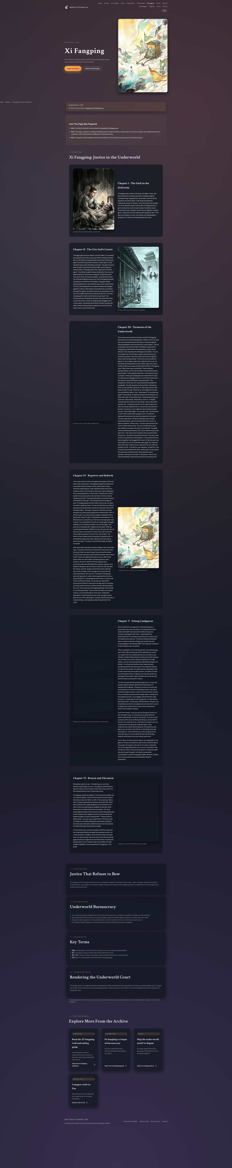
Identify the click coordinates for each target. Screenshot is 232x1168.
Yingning (151, 6)
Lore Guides (115, 3)
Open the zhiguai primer (145, 1066)
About (100, 3)
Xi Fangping (150, 3)
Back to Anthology (93, 68)
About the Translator (130, 1121)
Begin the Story (73, 68)
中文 (164, 10)
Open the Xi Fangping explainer (79, 1064)
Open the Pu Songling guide (114, 1066)
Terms (159, 6)
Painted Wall (141, 3)
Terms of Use (144, 1121)
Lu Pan (158, 3)
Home (2, 102)
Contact (164, 1121)
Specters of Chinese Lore (94, 108)
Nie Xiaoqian (143, 6)
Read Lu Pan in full (78, 1103)
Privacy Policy (155, 1121)
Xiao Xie (164, 3)
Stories (106, 3)
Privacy (165, 6)
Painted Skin (131, 3)
